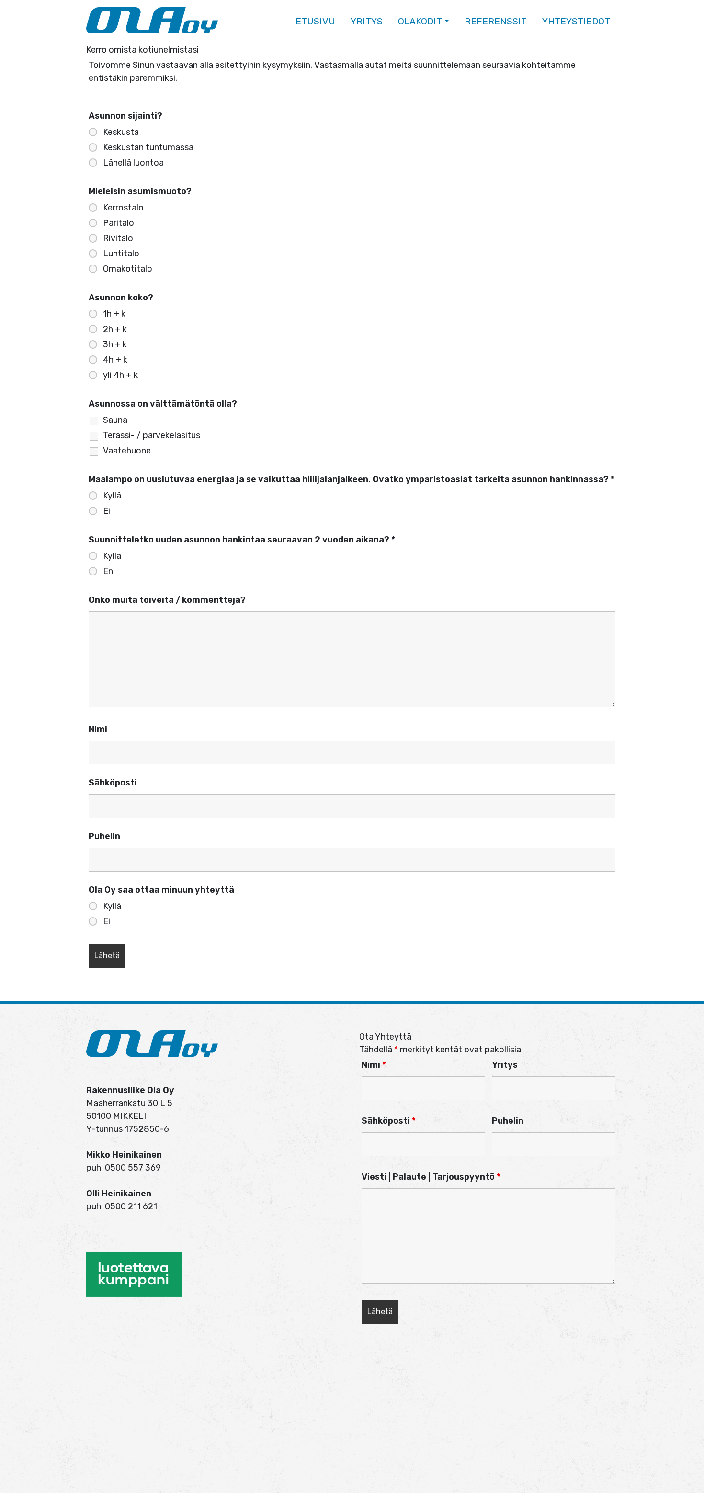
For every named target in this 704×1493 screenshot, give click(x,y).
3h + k (115, 344)
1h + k (114, 314)
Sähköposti (113, 782)
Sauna (115, 420)
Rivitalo (118, 238)
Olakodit (420, 21)
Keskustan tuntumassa (148, 147)
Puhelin (104, 836)
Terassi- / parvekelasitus (151, 435)
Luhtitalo (121, 253)
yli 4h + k (120, 375)
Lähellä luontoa (133, 162)
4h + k (115, 360)
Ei (106, 511)
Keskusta (121, 132)
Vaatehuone (127, 450)
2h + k (115, 329)
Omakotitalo (127, 269)
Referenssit (496, 21)
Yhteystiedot (576, 21)
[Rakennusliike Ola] (152, 19)
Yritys (367, 21)
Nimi (98, 729)
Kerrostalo (123, 207)
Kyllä (112, 495)
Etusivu (315, 21)
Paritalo (118, 223)
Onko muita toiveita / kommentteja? (167, 600)
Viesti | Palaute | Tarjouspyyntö (431, 1177)
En (108, 571)
